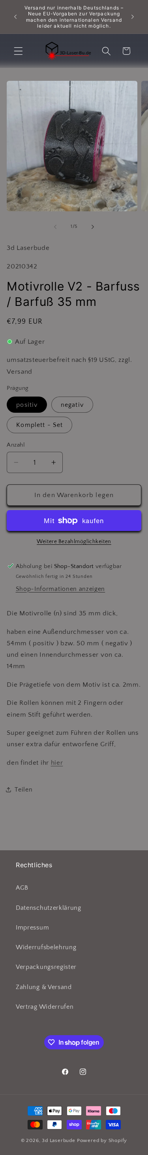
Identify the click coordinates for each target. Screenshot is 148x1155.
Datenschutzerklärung (48, 907)
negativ (72, 404)
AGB (22, 887)
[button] (18, 51)
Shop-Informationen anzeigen (60, 588)
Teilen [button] (23, 789)
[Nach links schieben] (55, 226)
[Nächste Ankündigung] (132, 17)
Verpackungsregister (46, 967)
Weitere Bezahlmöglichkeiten (74, 541)
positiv (26, 404)
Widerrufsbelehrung (46, 947)
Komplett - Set (39, 424)
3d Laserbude (58, 1140)
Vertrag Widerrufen (44, 1006)
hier (57, 762)
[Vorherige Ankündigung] (15, 17)
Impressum (32, 927)
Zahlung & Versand (44, 987)
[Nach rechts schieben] (92, 226)
